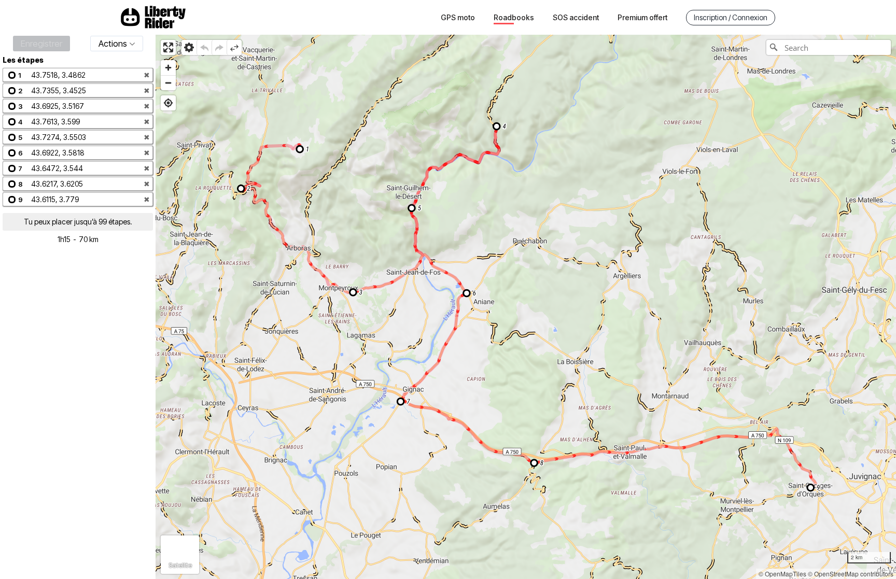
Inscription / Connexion (730, 17)
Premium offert (642, 17)
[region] (526, 307)
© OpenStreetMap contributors (850, 573)
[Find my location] (168, 102)
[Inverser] (234, 47)
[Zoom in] (168, 67)
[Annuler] (204, 47)
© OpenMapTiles (782, 573)
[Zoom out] (168, 82)
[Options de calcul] (189, 47)
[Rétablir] (219, 47)
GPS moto (458, 17)
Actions (113, 43)
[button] (78, 75)
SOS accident (576, 17)
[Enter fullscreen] (168, 47)
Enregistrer (41, 43)
